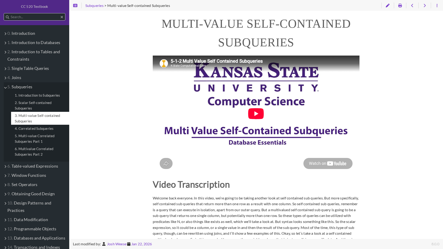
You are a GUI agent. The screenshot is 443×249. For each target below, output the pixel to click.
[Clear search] (61, 17)
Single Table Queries (28, 68)
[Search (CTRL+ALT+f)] (7, 17)
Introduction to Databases (33, 42)
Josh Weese (116, 244)
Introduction (21, 33)
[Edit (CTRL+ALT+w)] (387, 6)
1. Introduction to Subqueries (37, 95)
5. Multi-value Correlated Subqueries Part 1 (35, 138)
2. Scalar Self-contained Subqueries (33, 105)
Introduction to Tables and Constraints (33, 55)
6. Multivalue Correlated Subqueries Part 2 (34, 151)
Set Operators (22, 184)
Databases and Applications (36, 238)
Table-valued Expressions (32, 166)
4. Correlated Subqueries (34, 128)
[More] (437, 6)
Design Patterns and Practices (29, 207)
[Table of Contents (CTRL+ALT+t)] (75, 6)
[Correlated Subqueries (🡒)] (424, 6)
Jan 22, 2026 (141, 244)
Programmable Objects (31, 228)
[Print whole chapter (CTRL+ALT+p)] (400, 6)
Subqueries (19, 86)
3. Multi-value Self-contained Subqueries (37, 118)
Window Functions (26, 175)
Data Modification (27, 219)
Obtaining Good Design (31, 193)
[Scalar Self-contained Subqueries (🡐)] (412, 6)
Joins (14, 77)
